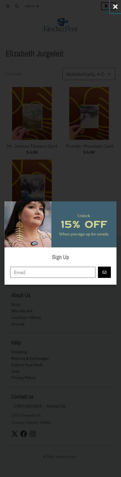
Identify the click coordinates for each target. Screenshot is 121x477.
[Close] (115, 6)
